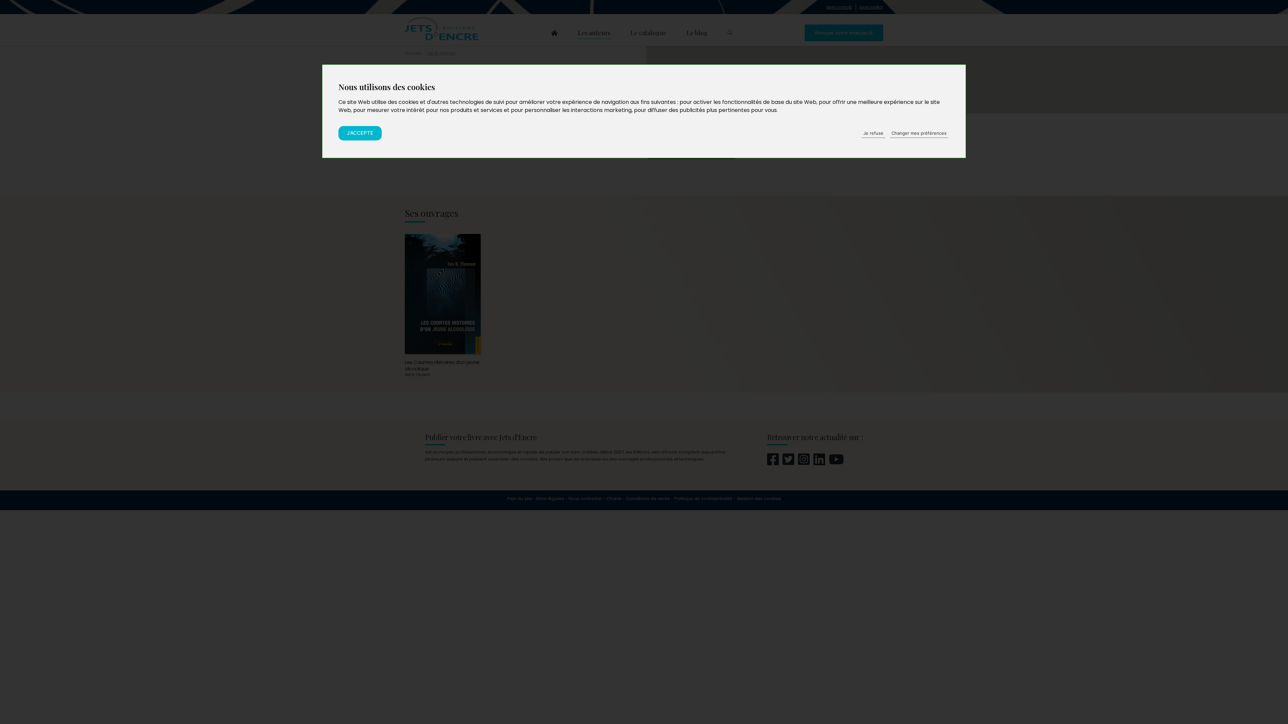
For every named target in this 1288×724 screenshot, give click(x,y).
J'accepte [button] (360, 133)
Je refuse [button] (873, 133)
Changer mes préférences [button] (919, 133)
